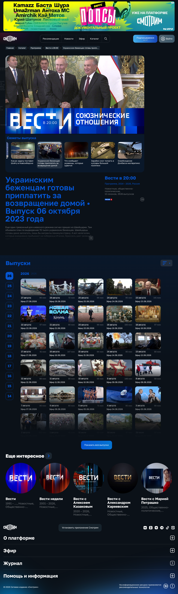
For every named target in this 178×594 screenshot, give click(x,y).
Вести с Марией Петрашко (154, 501)
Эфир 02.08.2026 (29, 436)
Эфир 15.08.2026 (86, 355)
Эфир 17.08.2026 (28, 355)
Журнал (12, 563)
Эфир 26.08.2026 (57, 301)
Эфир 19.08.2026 (114, 328)
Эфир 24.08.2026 (114, 301)
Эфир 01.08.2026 (57, 436)
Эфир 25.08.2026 (86, 301)
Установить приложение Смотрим (80, 527)
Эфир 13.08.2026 (143, 355)
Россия (136, 183)
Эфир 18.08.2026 (143, 328)
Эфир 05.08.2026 (86, 409)
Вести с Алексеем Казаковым (83, 503)
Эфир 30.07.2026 (114, 436)
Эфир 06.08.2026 (57, 409)
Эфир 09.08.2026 (114, 382)
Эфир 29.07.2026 (143, 436)
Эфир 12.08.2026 (29, 382)
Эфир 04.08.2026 (114, 409)
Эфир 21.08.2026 (57, 328)
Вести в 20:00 (52, 48)
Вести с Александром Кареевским (118, 503)
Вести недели (51, 499)
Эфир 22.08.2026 (29, 328)
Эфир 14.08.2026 (114, 355)
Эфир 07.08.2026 (29, 409)
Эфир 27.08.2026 (29, 301)
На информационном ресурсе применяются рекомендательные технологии (140, 586)
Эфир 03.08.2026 (143, 409)
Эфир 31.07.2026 (86, 436)
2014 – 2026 (124, 183)
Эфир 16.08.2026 (57, 355)
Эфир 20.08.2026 (86, 328)
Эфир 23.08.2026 (143, 301)
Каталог (22, 48)
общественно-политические (119, 190)
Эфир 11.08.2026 (57, 382)
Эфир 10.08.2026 (86, 382)
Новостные (111, 188)
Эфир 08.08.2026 (143, 382)
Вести (11, 499)
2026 (34, 273)
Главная (10, 48)
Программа (36, 48)
